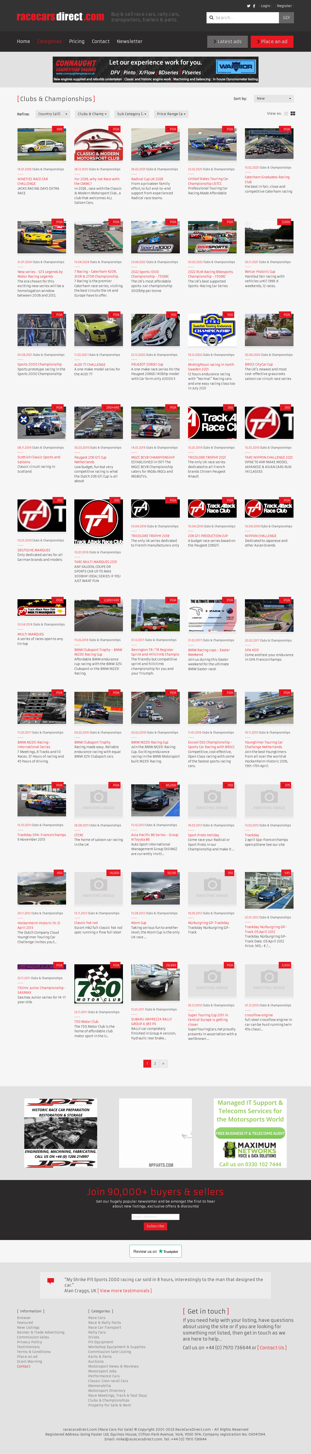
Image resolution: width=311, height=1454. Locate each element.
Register (284, 6)
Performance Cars (104, 1376)
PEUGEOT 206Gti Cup (147, 364)
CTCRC (78, 835)
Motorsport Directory (106, 1390)
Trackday (252, 835)
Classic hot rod (86, 923)
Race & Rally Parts (104, 1322)
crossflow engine (259, 1015)
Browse (23, 1318)
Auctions (96, 1361)
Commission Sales (33, 1337)
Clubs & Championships (109, 1400)
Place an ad (273, 41)
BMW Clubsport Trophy (92, 742)
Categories (49, 41)
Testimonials (28, 1347)
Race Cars (96, 1318)
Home (23, 41)
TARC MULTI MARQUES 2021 (95, 562)
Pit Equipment (100, 1342)
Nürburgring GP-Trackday (208, 923)
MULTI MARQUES (30, 634)
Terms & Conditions (34, 1352)
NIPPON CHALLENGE (260, 536)
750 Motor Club (86, 1022)
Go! (286, 17)
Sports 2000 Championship (39, 364)
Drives (93, 1337)
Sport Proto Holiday (203, 835)
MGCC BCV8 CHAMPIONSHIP (153, 457)
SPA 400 (252, 650)
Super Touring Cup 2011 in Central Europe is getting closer (208, 1020)
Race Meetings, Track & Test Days (117, 1395)
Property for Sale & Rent (109, 1405)
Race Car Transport (104, 1327)
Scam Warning (29, 1361)
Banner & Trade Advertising (40, 1332)
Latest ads (229, 41)
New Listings (28, 1327)
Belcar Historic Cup (260, 272)
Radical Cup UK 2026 (147, 179)
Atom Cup (138, 923)
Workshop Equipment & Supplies (117, 1347)
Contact (101, 41)
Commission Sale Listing (109, 1352)
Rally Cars (97, 1332)
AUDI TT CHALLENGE (89, 365)
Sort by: (240, 98)
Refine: (23, 114)
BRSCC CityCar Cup (259, 364)
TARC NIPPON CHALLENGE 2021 (269, 457)
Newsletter (129, 41)
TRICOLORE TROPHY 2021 (207, 457)
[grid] (293, 113)
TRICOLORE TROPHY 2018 (150, 536)
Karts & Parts (100, 1356)
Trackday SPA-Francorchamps (41, 835)
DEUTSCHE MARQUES (33, 550)
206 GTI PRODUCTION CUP (208, 536)
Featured (25, 1322)
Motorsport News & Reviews (113, 1366)
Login (265, 6)
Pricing (77, 41)
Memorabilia (99, 1386)
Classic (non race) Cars (108, 1381)
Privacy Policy (29, 1342)
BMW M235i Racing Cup (149, 742)
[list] (286, 113)
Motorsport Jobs (102, 1371)
